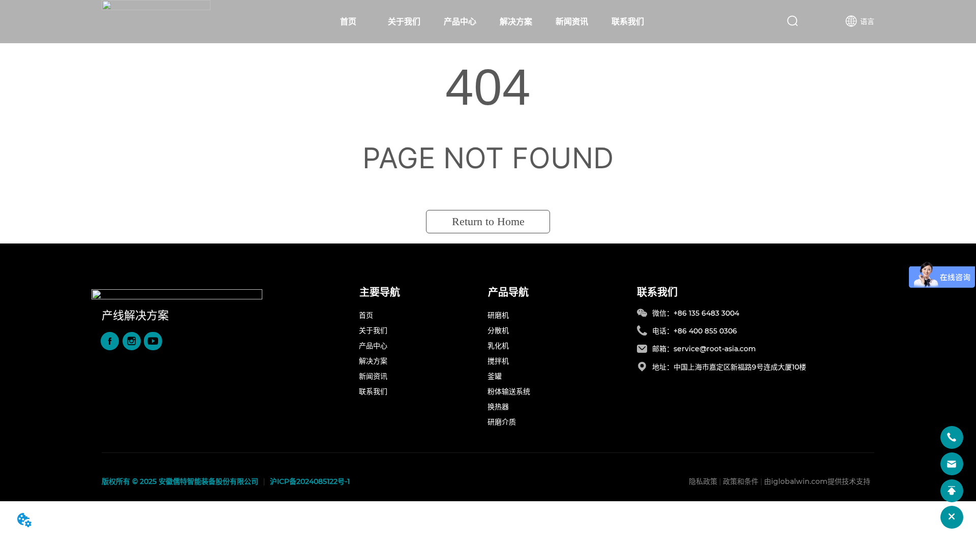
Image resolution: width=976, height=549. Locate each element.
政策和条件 (740, 481)
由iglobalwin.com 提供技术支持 (817, 481)
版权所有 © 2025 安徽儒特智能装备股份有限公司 (180, 481)
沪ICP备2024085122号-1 (310, 481)
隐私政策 (703, 481)
